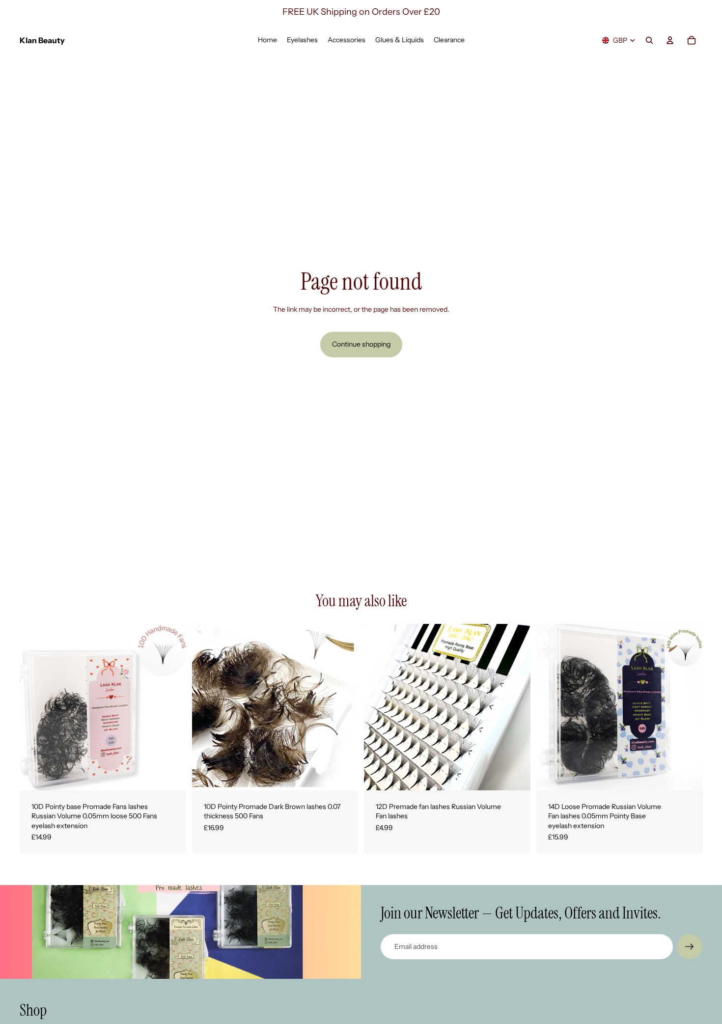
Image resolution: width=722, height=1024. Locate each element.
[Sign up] (689, 947)
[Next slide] (171, 707)
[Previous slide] (34, 707)
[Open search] (649, 40)
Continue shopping (361, 344)
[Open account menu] (670, 40)
